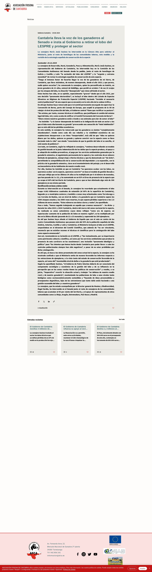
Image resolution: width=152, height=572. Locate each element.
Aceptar (142, 568)
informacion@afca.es (56, 556)
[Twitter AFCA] (89, 554)
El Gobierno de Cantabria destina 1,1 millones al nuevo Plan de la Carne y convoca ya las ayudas (108, 328)
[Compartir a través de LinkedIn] (49, 301)
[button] (70, 6)
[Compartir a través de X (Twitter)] (44, 301)
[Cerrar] (149, 568)
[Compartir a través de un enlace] (54, 301)
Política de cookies (69, 569)
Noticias (30, 19)
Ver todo (122, 319)
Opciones (132, 568)
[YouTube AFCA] (95, 554)
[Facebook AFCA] (78, 554)
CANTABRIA (21, 9)
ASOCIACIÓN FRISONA (23, 5)
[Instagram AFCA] (84, 554)
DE (14, 9)
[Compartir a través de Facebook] (39, 301)
